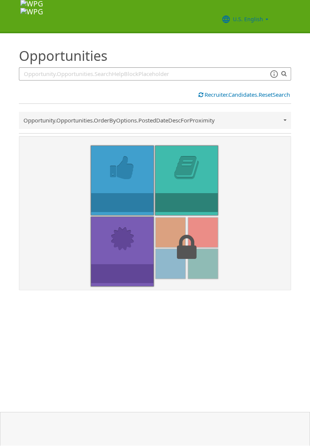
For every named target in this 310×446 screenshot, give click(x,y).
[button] (274, 74)
